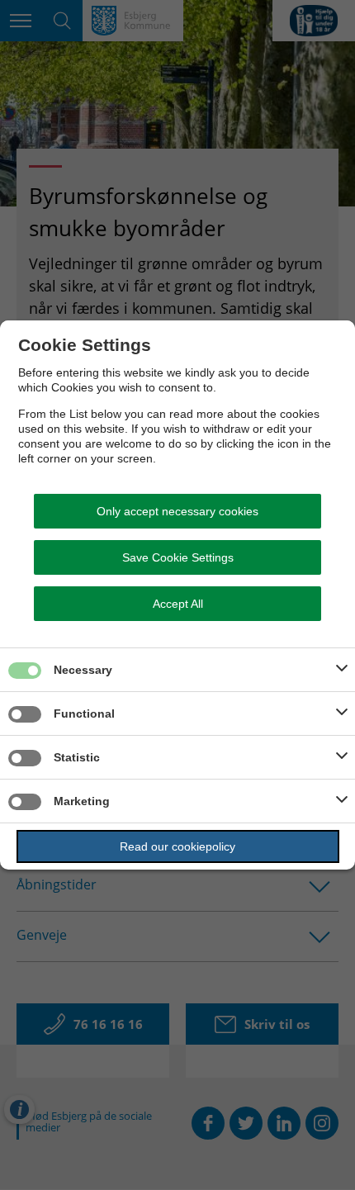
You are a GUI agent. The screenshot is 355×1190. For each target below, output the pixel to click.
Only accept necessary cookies (177, 511)
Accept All (178, 603)
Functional (84, 713)
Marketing (82, 801)
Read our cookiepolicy (177, 846)
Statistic (77, 757)
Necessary (83, 669)
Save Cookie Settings (178, 557)
